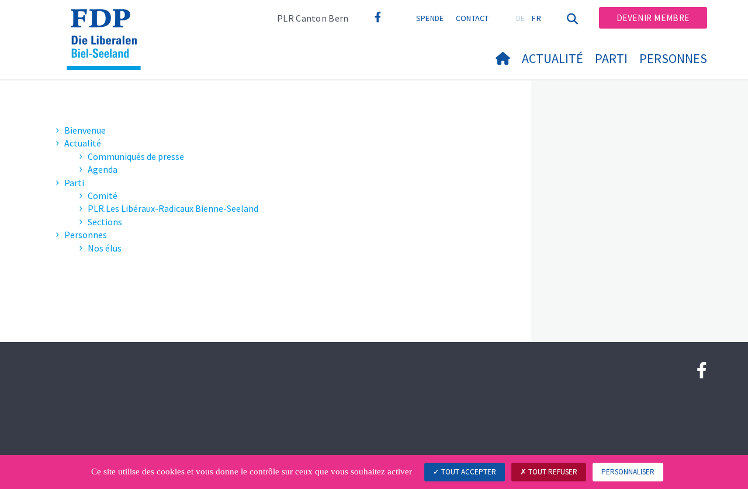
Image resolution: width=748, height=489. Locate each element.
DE (520, 18)
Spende (430, 18)
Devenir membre (653, 17)
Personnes (673, 58)
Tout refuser (552, 472)
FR (536, 18)
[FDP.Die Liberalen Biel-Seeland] (108, 24)
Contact (472, 18)
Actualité (552, 58)
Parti (611, 58)
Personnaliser (627, 472)
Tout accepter (467, 472)
